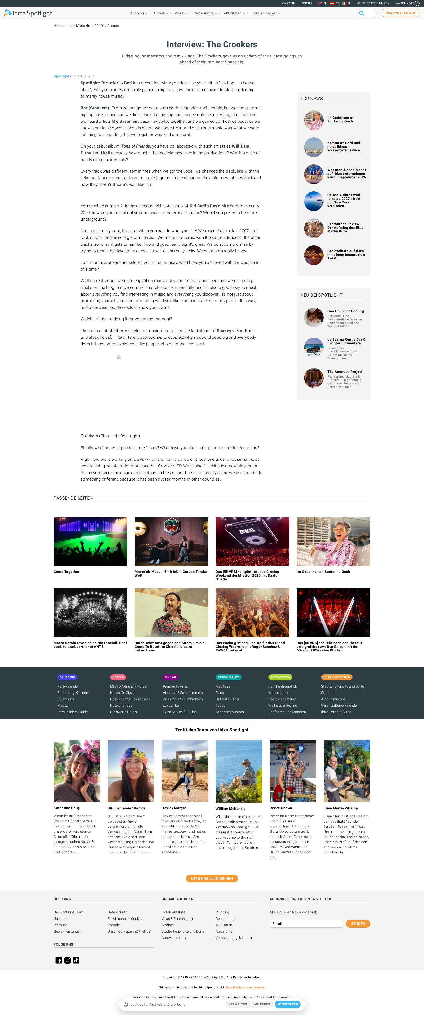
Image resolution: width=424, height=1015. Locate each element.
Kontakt (114, 925)
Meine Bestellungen (373, 3)
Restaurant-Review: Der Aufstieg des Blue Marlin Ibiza (345, 227)
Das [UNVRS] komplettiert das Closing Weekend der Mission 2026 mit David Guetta (247, 575)
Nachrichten (225, 931)
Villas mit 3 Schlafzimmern (183, 693)
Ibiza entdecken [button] (265, 13)
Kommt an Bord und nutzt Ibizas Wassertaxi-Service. (344, 146)
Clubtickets (65, 699)
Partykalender (68, 686)
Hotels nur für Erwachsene (130, 699)
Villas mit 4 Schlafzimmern (183, 699)
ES (338, 3)
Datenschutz (117, 912)
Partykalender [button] (400, 13)
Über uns (60, 918)
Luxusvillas (171, 705)
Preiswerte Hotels (123, 712)
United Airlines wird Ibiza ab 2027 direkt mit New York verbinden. (343, 200)
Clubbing (222, 912)
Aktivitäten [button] (233, 13)
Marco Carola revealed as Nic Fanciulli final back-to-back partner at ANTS (90, 645)
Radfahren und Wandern (287, 712)
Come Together (67, 572)
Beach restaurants (230, 712)
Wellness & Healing (282, 705)
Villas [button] (179, 13)
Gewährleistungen (67, 931)
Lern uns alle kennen (212, 878)
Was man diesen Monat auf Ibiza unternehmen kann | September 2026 (346, 173)
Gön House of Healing (345, 311)
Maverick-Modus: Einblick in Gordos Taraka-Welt (171, 573)
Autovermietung (333, 699)
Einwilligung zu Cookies (125, 918)
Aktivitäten (224, 925)
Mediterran (224, 686)
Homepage (62, 25)
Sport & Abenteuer (282, 699)
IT (349, 3)
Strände (327, 693)
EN (325, 3)
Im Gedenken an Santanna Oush (340, 119)
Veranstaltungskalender (339, 705)
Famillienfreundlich (282, 686)
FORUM (306, 3)
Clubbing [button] (137, 13)
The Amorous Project (345, 372)
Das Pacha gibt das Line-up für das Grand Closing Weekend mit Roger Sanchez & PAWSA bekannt (250, 646)
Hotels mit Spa (121, 705)
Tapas (220, 705)
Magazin (289, 3)
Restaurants (225, 918)
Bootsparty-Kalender (73, 693)
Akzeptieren (287, 1004)
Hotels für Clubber (124, 693)
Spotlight (61, 76)
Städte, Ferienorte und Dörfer (343, 686)
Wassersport (278, 693)
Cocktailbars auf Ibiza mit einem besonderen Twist (346, 254)
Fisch (220, 693)
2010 (99, 25)
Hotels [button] (159, 13)
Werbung (61, 925)
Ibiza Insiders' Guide (72, 712)
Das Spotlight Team (68, 912)
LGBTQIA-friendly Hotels (128, 686)
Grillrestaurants (227, 699)
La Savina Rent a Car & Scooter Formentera (346, 341)
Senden (358, 924)
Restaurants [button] (204, 13)
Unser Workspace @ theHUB (129, 931)
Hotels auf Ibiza (174, 912)
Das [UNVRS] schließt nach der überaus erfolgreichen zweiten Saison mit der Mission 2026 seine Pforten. (329, 646)
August (113, 25)
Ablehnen (262, 1004)
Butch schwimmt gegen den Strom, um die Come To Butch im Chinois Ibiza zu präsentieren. (170, 646)
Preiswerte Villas (175, 686)
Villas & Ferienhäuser (177, 918)
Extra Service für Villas (180, 712)
